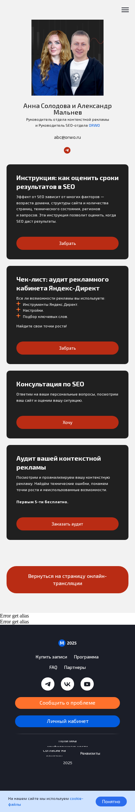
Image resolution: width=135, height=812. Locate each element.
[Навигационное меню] (125, 10)
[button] (67, 200)
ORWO (94, 125)
